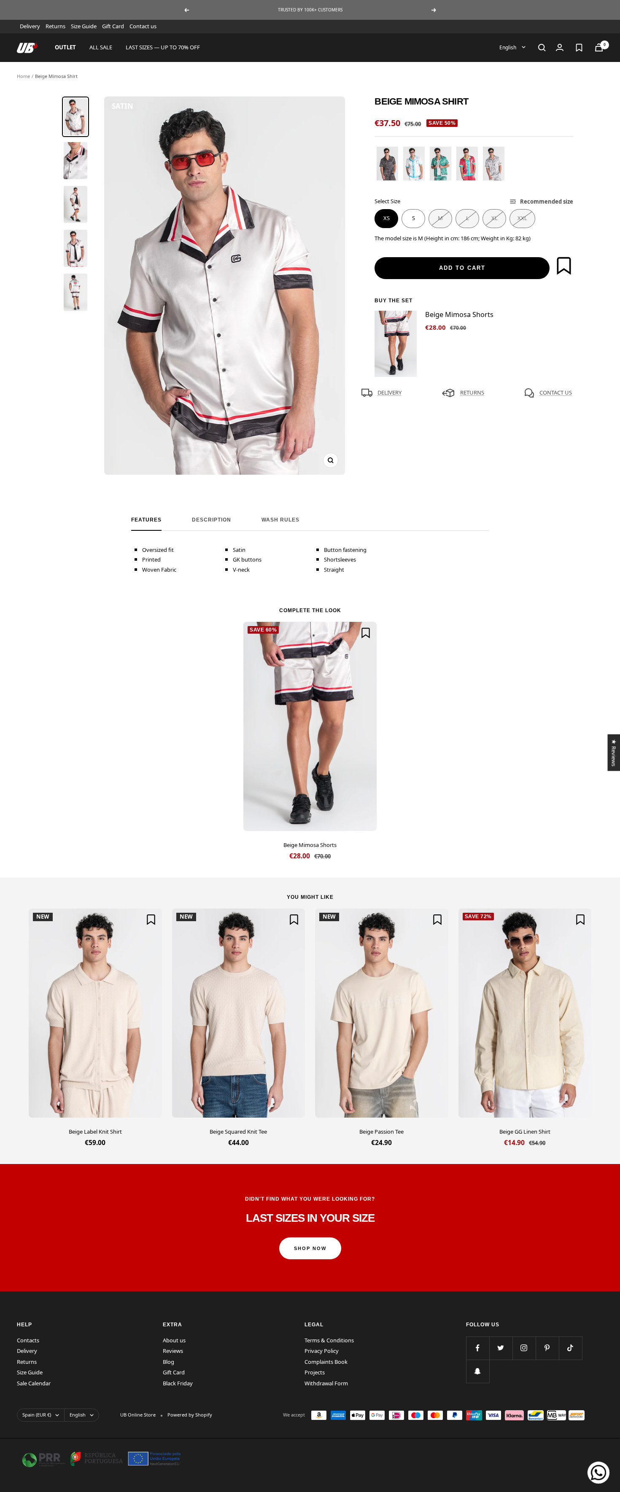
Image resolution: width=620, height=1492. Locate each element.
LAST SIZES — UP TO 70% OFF (163, 47)
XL (494, 218)
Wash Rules (280, 520)
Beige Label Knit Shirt (95, 1131)
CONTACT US (555, 392)
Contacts (28, 1340)
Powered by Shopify (189, 1414)
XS (386, 218)
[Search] (542, 47)
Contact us (142, 26)
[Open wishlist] (579, 47)
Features (146, 520)
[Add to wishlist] (564, 265)
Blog (168, 1362)
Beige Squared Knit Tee (238, 1131)
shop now (310, 1248)
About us (174, 1340)
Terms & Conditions (329, 1340)
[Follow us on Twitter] (500, 1348)
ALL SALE (100, 47)
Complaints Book (326, 1362)
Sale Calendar (34, 1383)
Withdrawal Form (326, 1383)
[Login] (559, 47)
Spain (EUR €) (36, 1414)
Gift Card (113, 26)
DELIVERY (389, 392)
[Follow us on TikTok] (570, 1348)
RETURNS (472, 392)
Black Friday (178, 1383)
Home (23, 76)
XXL (522, 218)
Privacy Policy (322, 1351)
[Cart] (599, 47)
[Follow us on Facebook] (477, 1348)
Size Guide (84, 26)
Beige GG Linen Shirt (524, 1131)
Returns (55, 26)
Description (211, 520)
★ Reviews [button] (613, 752)
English (508, 47)
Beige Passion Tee (381, 1131)
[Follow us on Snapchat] (477, 1371)
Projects (315, 1372)
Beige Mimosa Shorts (310, 845)
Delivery (30, 26)
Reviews (173, 1351)
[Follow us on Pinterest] (547, 1348)
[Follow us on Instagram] (524, 1348)
